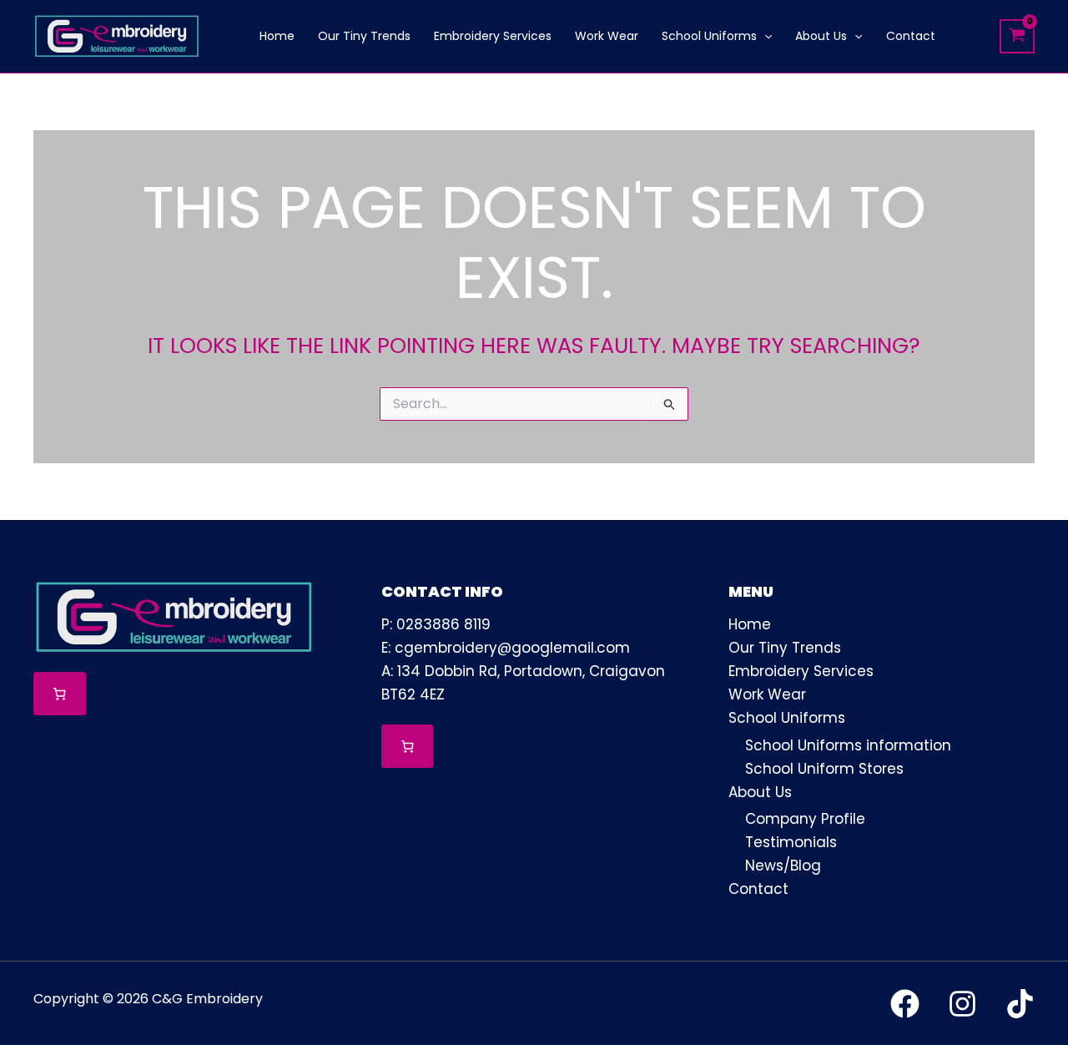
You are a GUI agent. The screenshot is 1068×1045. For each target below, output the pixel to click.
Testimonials (791, 842)
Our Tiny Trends (784, 648)
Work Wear (767, 694)
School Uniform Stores (824, 769)
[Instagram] (962, 1003)
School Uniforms (786, 718)
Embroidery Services (801, 671)
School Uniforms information (848, 745)
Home (749, 624)
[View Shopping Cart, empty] (1017, 36)
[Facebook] (904, 1003)
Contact (758, 889)
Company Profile (805, 819)
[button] (764, 36)
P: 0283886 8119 (436, 624)
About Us (760, 792)
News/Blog (783, 866)
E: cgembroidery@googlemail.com (505, 648)
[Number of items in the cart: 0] (59, 694)
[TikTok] (1020, 1003)
